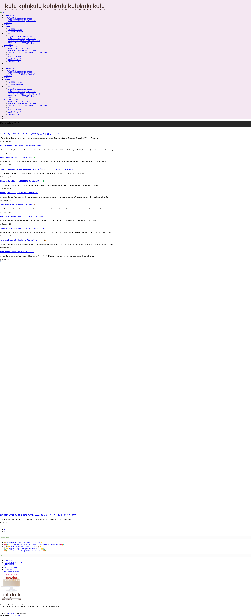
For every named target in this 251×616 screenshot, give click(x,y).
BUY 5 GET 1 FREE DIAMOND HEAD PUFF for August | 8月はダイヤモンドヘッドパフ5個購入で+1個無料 (38, 515)
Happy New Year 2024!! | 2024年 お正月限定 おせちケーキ (21, 145)
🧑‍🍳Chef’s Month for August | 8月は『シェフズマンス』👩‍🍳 (23, 542)
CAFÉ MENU (8, 560)
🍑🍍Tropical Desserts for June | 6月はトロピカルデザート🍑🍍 (25, 551)
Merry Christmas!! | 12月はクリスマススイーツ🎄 (17, 157)
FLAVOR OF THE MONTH (13, 562)
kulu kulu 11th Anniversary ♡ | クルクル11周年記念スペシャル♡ (23, 216)
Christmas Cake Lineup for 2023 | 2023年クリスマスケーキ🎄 (22, 181)
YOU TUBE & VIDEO (11, 571)
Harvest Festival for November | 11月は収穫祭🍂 (17, 204)
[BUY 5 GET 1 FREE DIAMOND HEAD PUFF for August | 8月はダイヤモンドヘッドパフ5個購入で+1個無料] (97, 511)
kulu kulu (11, 613)
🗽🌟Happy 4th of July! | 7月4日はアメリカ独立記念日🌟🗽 (24, 549)
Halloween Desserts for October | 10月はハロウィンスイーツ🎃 (23, 240)
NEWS (6, 566)
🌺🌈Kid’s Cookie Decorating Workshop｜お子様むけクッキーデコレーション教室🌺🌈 (34, 544)
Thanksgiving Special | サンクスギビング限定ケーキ (19, 193)
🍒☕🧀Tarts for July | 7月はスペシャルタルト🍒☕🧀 (22, 546)
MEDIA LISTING (10, 564)
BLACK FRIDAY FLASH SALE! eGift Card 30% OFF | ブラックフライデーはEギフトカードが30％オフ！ (37, 169)
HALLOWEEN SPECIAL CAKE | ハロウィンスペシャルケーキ (22, 228)
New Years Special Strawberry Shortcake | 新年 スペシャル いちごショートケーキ (29, 134)
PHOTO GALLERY (10, 567)
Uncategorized (8, 569)
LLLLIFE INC (16, 615)
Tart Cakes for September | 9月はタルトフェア (17, 252)
